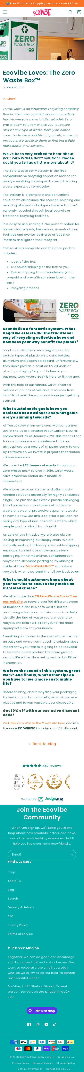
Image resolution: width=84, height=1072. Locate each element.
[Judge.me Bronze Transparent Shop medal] (23, 782)
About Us (14, 881)
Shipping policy (66, 1063)
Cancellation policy (58, 1068)
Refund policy (66, 1057)
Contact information (30, 1068)
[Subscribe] (71, 854)
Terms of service (43, 1063)
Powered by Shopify (42, 1057)
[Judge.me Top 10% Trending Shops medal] (61, 782)
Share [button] (11, 99)
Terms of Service (20, 934)
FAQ (11, 916)
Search (13, 899)
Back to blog (44, 743)
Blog (11, 890)
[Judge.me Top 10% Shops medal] (42, 782)
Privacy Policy (18, 925)
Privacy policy (20, 1063)
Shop (11, 872)
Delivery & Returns (21, 907)
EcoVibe (25, 1057)
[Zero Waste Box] (42, 321)
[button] (5, 12)
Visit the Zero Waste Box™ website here (34, 723)
